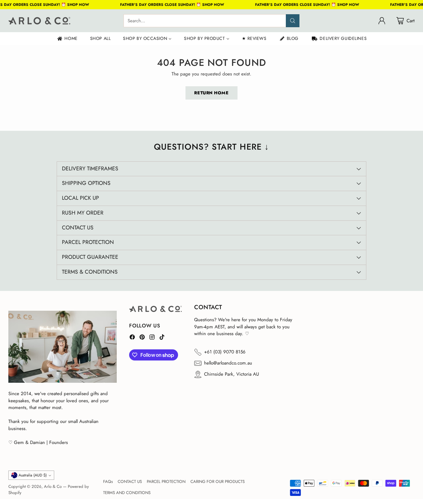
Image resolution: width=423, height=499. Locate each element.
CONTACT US (130, 481)
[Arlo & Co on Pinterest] (142, 338)
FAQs (108, 481)
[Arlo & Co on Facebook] (132, 338)
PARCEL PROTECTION (166, 481)
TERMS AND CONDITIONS (126, 493)
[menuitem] (67, 38)
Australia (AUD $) (33, 475)
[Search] (292, 20)
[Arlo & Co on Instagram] (152, 338)
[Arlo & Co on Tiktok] (162, 338)
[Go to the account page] (382, 21)
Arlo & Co (53, 486)
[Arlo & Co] (39, 20)
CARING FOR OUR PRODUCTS (217, 481)
